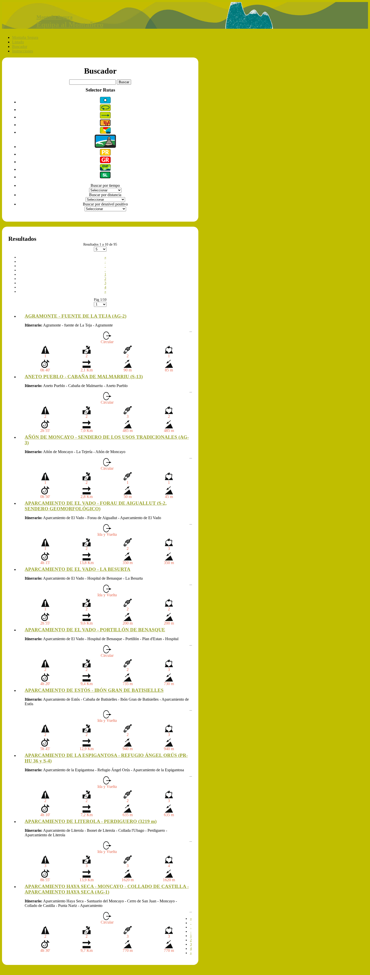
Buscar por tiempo (105, 185)
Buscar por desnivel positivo (105, 204)
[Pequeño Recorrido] (105, 154)
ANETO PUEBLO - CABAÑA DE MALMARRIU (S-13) (84, 376)
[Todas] (105, 132)
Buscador (19, 46)
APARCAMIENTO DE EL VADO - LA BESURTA (77, 569)
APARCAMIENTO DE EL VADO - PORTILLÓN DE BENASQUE (95, 629)
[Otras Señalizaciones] (105, 102)
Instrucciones (22, 51)
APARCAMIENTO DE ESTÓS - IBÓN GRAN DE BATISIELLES (94, 690)
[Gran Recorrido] (105, 162)
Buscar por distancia (105, 195)
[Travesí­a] (105, 117)
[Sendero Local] (105, 177)
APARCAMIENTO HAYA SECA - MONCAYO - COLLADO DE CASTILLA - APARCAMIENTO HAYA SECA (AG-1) (107, 889)
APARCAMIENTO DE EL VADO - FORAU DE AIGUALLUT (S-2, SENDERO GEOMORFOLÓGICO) (96, 505)
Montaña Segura (25, 37)
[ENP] (105, 169)
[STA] (105, 125)
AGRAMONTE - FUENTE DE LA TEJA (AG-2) (75, 316)
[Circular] (105, 109)
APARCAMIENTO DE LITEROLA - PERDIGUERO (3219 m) (91, 821)
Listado (18, 42)
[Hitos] (105, 146)
